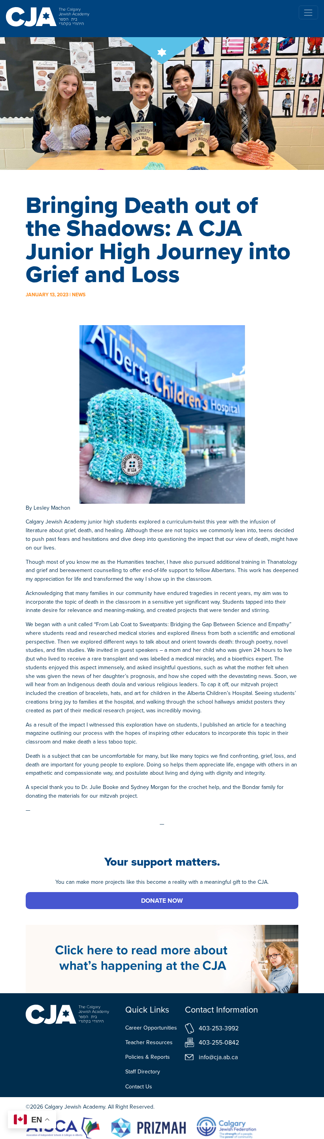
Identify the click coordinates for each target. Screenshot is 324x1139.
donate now (162, 900)
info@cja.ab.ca (218, 1057)
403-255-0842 (219, 1042)
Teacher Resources (149, 1042)
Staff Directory (142, 1071)
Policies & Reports (147, 1057)
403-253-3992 (219, 1028)
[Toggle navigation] (308, 12)
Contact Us (138, 1087)
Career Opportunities (151, 1028)
